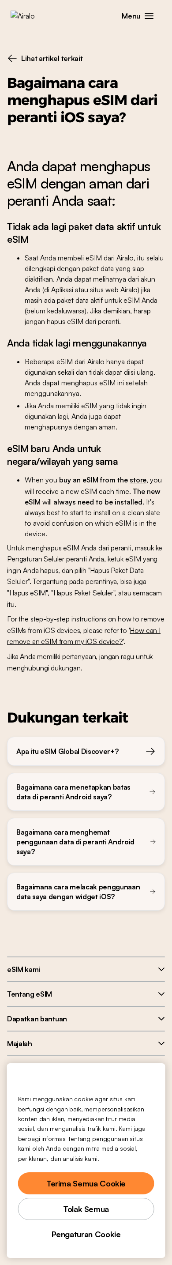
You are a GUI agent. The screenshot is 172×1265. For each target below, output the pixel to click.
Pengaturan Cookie (86, 1234)
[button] (149, 15)
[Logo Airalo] (29, 15)
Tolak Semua (86, 1209)
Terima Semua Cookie (86, 1183)
